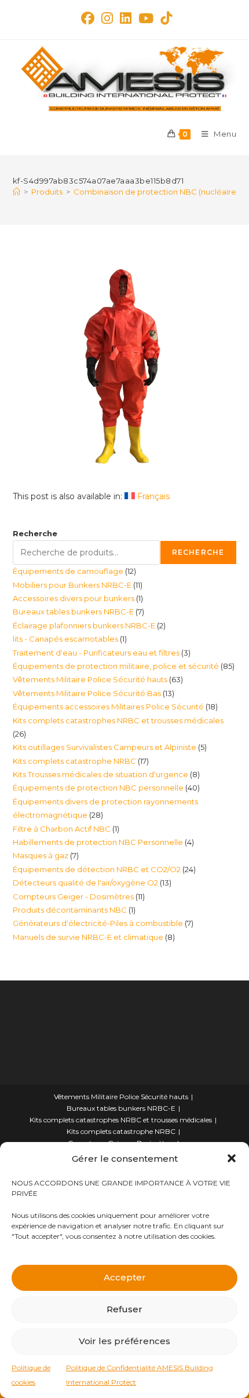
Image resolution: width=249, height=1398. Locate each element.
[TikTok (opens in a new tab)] (164, 18)
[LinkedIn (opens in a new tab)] (125, 18)
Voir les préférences (124, 1340)
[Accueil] (16, 191)
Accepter (125, 1277)
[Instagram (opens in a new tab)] (107, 18)
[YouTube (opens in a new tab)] (146, 18)
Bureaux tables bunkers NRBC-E (121, 1108)
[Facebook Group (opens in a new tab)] (88, 18)
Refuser (124, 1309)
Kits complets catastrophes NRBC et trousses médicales (121, 1119)
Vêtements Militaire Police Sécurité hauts (121, 1096)
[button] (231, 1158)
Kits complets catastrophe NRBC (121, 1131)
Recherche (35, 533)
